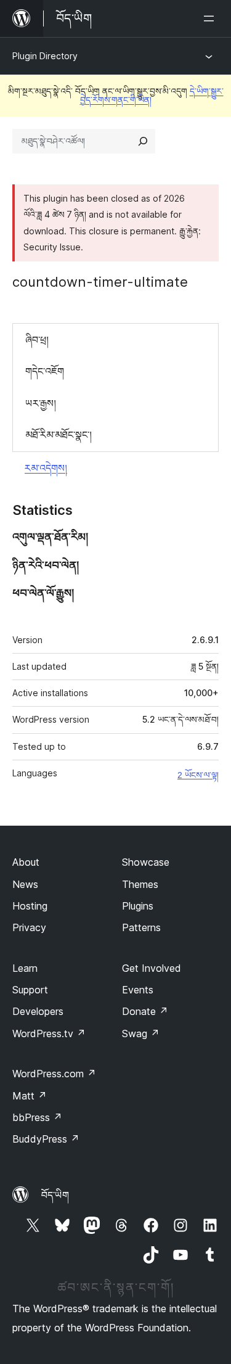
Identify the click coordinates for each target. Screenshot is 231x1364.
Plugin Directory (45, 56)
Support (30, 990)
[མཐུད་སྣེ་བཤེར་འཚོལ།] (143, 141)
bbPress (37, 1117)
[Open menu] (211, 18)
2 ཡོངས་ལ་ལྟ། (198, 775)
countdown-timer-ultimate (100, 282)
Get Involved (151, 968)
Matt (29, 1096)
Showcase (145, 862)
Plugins (137, 906)
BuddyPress (45, 1139)
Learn (25, 968)
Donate (145, 1011)
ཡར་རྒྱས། (40, 403)
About (25, 862)
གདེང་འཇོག (44, 371)
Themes (140, 884)
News (25, 884)
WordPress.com (54, 1073)
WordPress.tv (49, 1033)
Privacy (29, 927)
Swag (141, 1033)
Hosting (29, 906)
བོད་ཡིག (55, 1195)
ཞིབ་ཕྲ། (37, 340)
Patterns (141, 927)
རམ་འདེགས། (46, 468)
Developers (37, 1011)
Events (137, 990)
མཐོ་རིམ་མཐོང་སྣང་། (58, 435)
